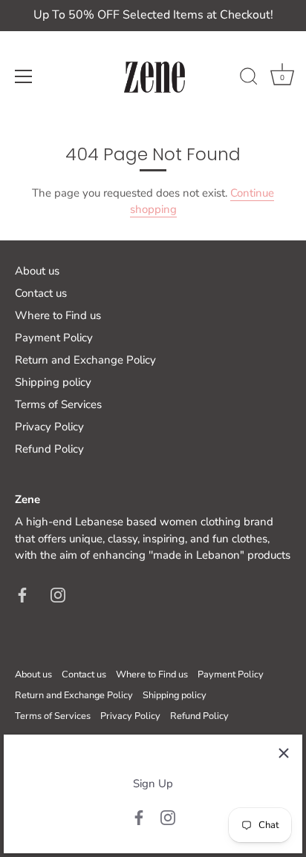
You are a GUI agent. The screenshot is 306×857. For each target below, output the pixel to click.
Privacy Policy (49, 426)
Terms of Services (58, 404)
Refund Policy (49, 448)
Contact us (41, 293)
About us (37, 270)
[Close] (283, 753)
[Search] (248, 78)
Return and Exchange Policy (85, 359)
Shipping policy (53, 382)
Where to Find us (58, 315)
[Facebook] (138, 817)
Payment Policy (54, 337)
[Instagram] (167, 817)
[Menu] (23, 76)
